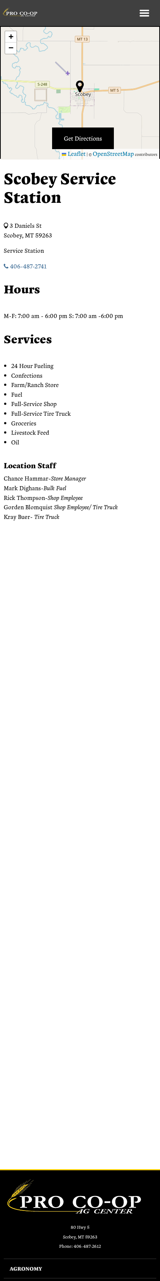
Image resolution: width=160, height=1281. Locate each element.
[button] (10, 37)
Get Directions (83, 138)
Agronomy (26, 1268)
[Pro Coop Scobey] (18, 13)
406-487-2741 (28, 266)
